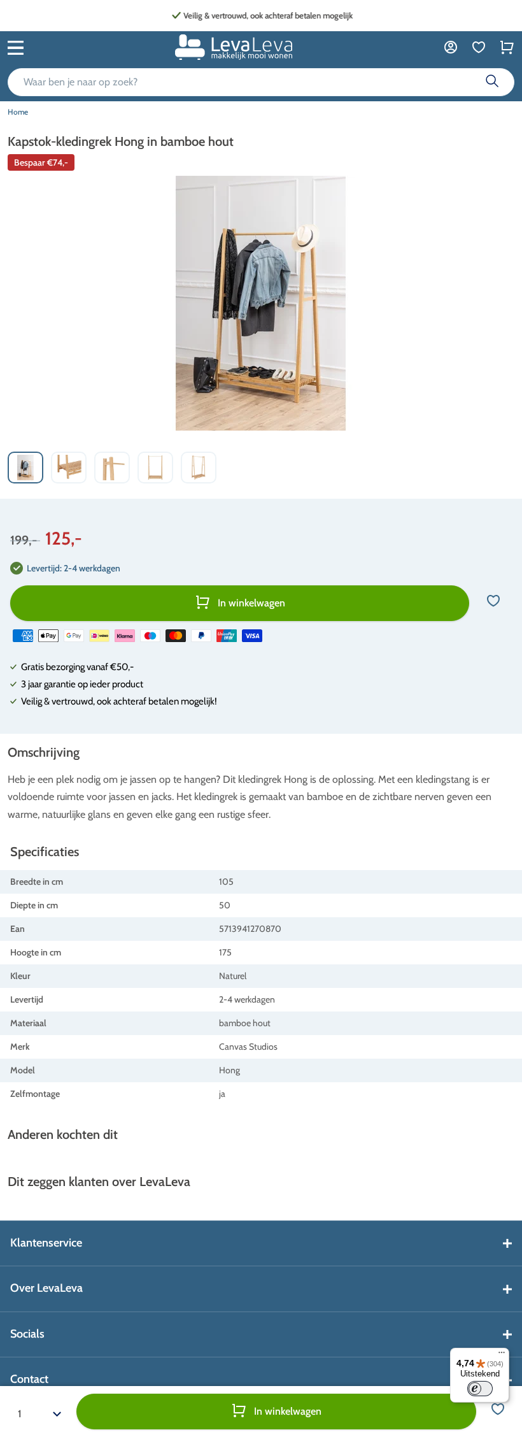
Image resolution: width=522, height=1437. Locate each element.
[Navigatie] (16, 46)
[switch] (480, 1388)
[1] (39, 1411)
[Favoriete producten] (478, 47)
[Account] (450, 47)
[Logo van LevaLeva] (233, 47)
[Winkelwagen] (506, 47)
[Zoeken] (492, 82)
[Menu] (501, 1355)
